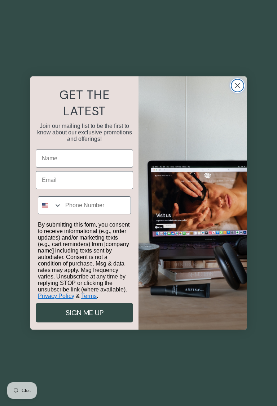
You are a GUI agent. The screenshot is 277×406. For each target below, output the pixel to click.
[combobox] (50, 205)
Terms (89, 296)
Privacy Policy (56, 296)
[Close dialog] (237, 85)
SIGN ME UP (85, 312)
